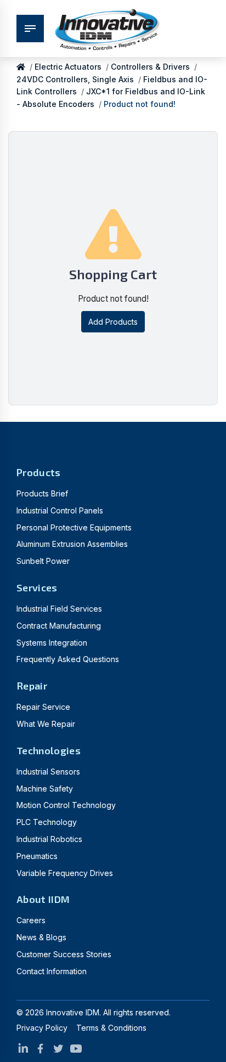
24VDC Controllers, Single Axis (75, 79)
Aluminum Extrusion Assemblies (72, 544)
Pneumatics (37, 856)
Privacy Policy (41, 1027)
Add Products (113, 321)
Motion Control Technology (66, 805)
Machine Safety (44, 788)
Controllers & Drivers (150, 66)
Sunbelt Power (43, 561)
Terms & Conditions (111, 1027)
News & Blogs (41, 937)
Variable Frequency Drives (64, 873)
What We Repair (45, 723)
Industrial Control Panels (59, 510)
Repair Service (43, 706)
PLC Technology (46, 822)
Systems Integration (51, 642)
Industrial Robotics (49, 839)
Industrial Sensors (48, 771)
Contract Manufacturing (58, 625)
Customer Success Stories (63, 954)
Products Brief (42, 493)
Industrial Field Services (59, 608)
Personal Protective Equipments (74, 527)
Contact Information (51, 971)
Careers (31, 920)
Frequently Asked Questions (67, 659)
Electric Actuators (68, 66)
